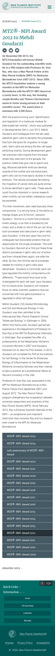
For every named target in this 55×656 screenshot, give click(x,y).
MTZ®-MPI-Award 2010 (21, 547)
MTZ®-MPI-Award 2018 (21, 490)
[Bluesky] (11, 50)
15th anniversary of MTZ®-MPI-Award (26, 452)
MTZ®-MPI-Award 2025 (21, 436)
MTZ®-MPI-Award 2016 (21, 504)
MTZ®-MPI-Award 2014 (21, 518)
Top (48, 583)
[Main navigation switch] (49, 7)
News (27, 598)
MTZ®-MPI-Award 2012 (21, 533)
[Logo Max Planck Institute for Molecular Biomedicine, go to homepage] (21, 6)
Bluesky (27, 620)
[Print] (17, 50)
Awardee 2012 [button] (11, 568)
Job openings (27, 606)
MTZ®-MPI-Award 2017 (21, 497)
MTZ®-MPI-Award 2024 (21, 443)
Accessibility (43, 642)
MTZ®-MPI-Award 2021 (21, 468)
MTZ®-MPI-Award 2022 (21, 461)
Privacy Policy (25, 642)
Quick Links (11, 586)
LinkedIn (27, 613)
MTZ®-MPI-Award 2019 (21, 483)
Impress (9, 642)
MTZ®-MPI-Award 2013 (21, 525)
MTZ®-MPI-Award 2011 (21, 540)
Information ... (12, 592)
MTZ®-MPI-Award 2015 (21, 511)
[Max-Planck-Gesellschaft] (14, 634)
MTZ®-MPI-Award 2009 (21, 554)
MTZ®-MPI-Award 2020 (21, 475)
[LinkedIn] (4, 50)
